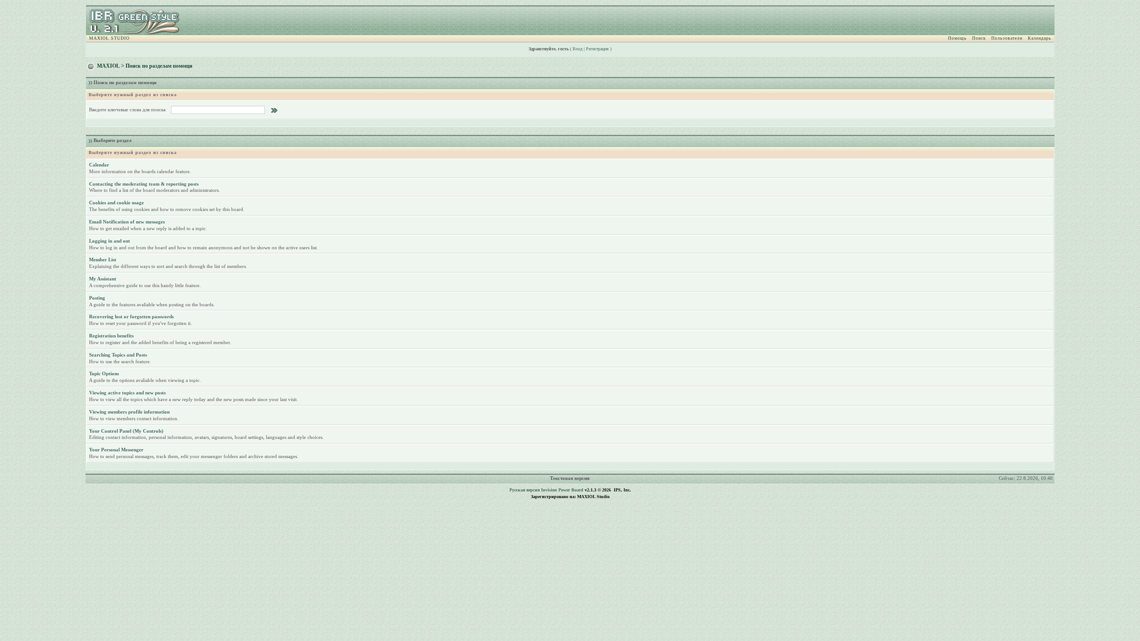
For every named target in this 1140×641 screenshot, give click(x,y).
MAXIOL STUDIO (109, 38)
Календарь (1039, 38)
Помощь (957, 38)
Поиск (979, 38)
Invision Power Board (562, 489)
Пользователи (1006, 38)
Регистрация (597, 48)
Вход (577, 48)
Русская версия (524, 489)
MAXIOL (108, 66)
